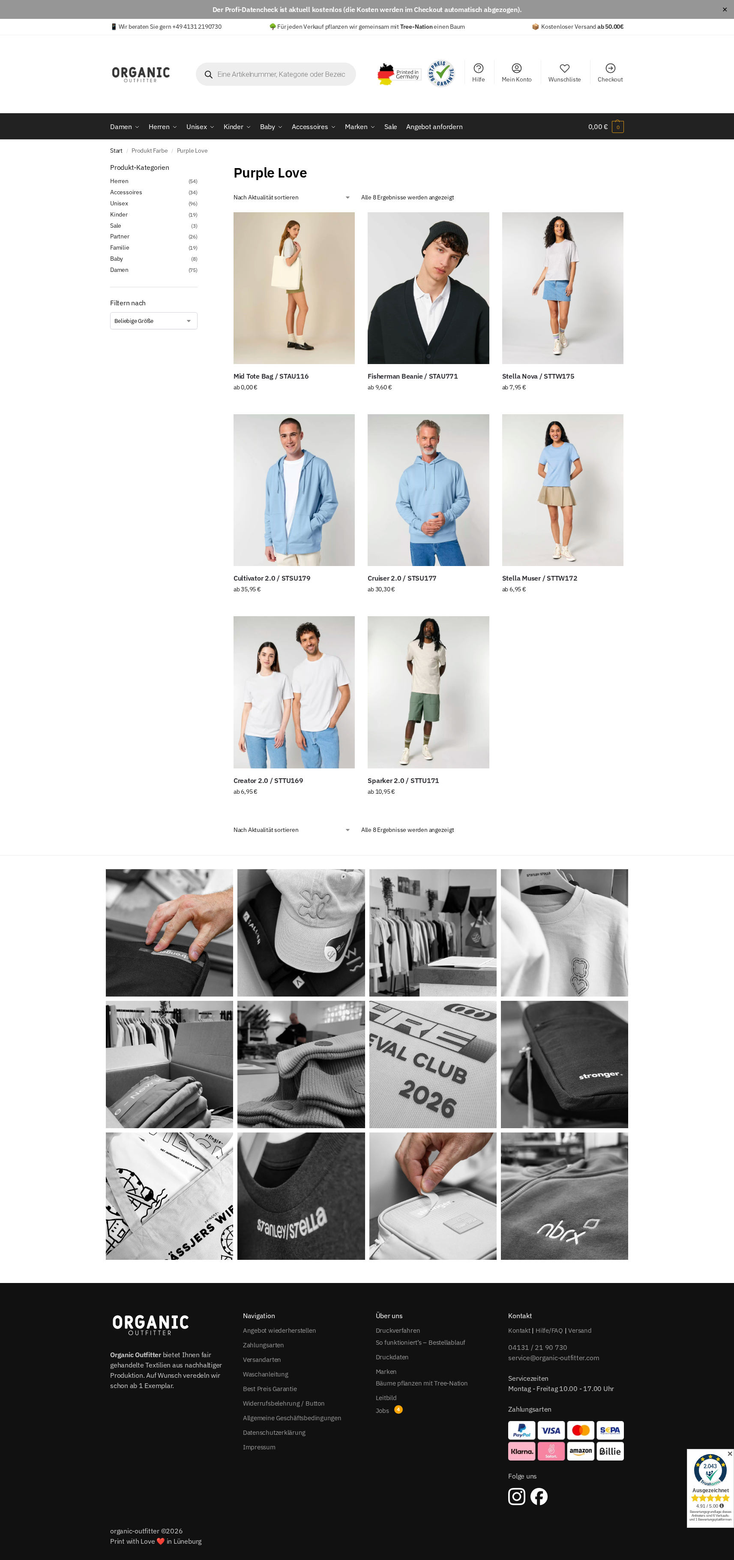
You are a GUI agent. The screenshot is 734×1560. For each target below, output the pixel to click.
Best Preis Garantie (270, 1389)
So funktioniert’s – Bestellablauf (421, 1342)
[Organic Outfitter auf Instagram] (516, 1496)
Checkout (610, 79)
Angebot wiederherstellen (279, 1330)
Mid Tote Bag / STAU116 (271, 376)
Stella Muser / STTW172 (540, 578)
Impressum (259, 1447)
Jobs (382, 1410)
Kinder (119, 214)
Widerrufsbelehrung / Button (284, 1403)
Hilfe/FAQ (549, 1330)
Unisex (119, 203)
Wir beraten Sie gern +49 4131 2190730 (170, 26)
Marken (386, 1371)
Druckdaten (392, 1357)
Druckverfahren (398, 1330)
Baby (116, 258)
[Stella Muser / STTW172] (562, 490)
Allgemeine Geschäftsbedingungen (292, 1418)
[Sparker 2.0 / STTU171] (428, 692)
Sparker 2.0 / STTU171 (403, 780)
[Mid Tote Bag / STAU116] (294, 288)
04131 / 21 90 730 (537, 1347)
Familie (119, 247)
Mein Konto (517, 79)
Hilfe (478, 79)
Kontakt (519, 1330)
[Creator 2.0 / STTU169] (294, 692)
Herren (119, 181)
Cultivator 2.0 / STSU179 (272, 578)
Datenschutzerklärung (274, 1432)
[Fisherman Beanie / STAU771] (428, 288)
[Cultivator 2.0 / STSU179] (294, 490)
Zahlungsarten (263, 1345)
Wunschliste (564, 79)
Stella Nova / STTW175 (538, 376)
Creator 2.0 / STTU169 (268, 780)
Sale (115, 225)
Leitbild (386, 1398)
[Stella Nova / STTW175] (562, 288)
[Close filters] (200, 167)
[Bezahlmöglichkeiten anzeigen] (566, 1441)
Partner (119, 236)
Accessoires (126, 192)
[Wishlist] (342, 225)
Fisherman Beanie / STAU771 (413, 376)
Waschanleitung (265, 1374)
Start (116, 150)
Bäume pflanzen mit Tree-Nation (422, 1383)
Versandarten (262, 1359)
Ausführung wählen (294, 406)
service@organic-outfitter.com (553, 1357)
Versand (579, 1330)
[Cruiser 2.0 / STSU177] (428, 490)
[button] (606, 126)
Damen (119, 270)
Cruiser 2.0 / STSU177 (402, 578)
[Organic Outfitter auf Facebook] (539, 1496)
